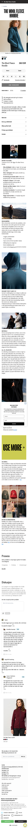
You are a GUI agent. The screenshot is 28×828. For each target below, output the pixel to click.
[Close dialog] (25, 403)
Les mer (14, 809)
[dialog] (14, 812)
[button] (14, 825)
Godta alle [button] (7, 821)
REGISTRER (14, 423)
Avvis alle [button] (20, 821)
